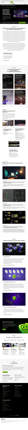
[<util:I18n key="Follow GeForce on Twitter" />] (16, 415)
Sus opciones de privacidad (11, 420)
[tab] (5, 340)
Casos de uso (8, 22)
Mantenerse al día (17, 392)
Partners (4, 403)
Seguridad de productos (10, 421)
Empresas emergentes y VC (6, 405)
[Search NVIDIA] (2, 3)
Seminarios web (17, 391)
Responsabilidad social (6, 394)
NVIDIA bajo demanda (18, 396)
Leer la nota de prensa (6, 60)
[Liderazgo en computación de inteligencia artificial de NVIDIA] (13, 4)
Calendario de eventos (18, 393)
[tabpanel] (14, 349)
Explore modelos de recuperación (8, 314)
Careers (4, 397)
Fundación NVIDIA (5, 392)
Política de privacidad (4, 420)
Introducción (4, 22)
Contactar (16, 421)
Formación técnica (5, 408)
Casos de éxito (13, 22)
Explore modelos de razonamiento (8, 290)
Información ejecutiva (5, 404)
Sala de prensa (17, 387)
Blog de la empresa (17, 388)
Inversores (4, 389)
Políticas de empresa (4, 421)
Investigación (4, 393)
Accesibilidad (24, 420)
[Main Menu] (1, 3)
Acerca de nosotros (5, 388)
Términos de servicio (18, 420)
